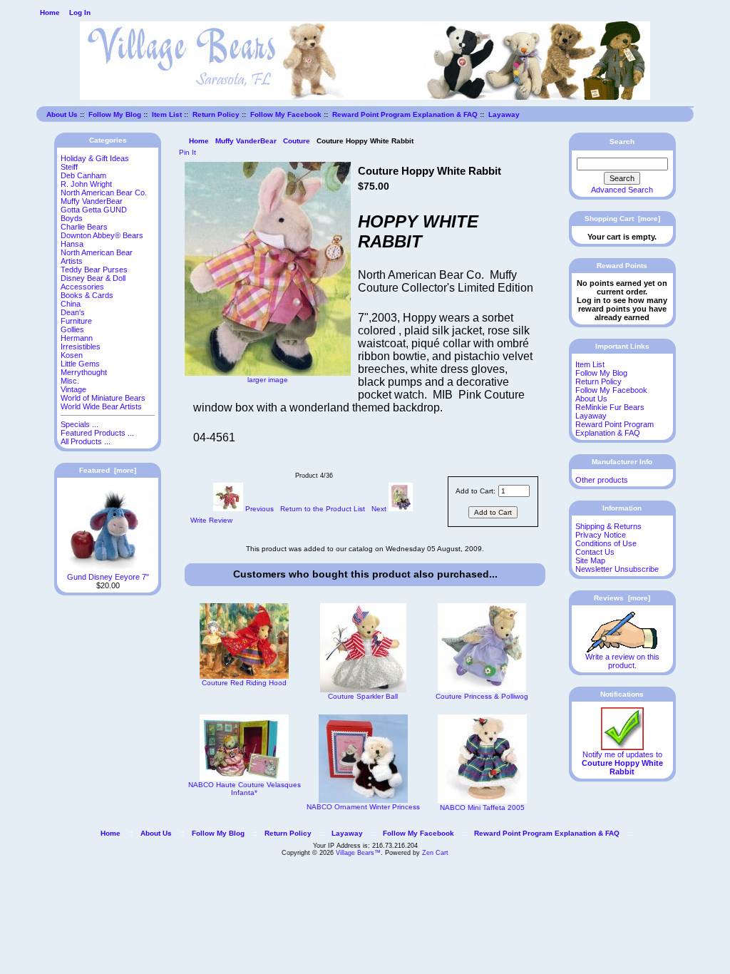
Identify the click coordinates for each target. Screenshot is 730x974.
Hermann (77, 338)
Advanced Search (622, 189)
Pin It (187, 152)
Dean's (73, 312)
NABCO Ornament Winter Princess (363, 807)
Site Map (590, 560)
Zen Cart (435, 852)
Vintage (73, 389)
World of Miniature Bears (103, 398)
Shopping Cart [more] (622, 218)
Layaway (504, 114)
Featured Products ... (97, 433)
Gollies (72, 329)
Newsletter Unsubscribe (617, 569)
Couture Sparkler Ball (363, 696)
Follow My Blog (114, 114)
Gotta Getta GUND (94, 209)
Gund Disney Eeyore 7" (108, 577)
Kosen (72, 355)
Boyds (72, 218)
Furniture (76, 321)
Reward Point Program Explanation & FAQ (405, 114)
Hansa (72, 244)
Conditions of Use (606, 543)
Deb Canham (83, 175)
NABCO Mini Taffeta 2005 (482, 807)
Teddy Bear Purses (94, 269)
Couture (296, 141)
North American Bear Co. (104, 192)
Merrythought (84, 372)
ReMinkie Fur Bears (609, 407)
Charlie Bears (84, 226)
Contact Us (595, 552)
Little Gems (80, 363)
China (71, 303)
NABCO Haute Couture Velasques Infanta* (244, 788)
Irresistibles (81, 346)
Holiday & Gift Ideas (95, 158)
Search (622, 141)
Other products (601, 480)
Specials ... (79, 424)
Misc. (70, 380)
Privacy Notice (600, 534)
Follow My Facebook (286, 114)
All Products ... (85, 441)
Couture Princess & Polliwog (482, 696)
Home (50, 12)
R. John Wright (86, 184)
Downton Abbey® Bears (102, 235)
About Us (62, 114)
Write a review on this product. (622, 661)
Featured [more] (107, 470)
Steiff (69, 167)
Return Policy (216, 114)
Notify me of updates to (622, 763)
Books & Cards (87, 295)
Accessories (82, 286)
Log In (80, 12)
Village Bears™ (358, 852)
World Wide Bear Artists (101, 406)
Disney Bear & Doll (93, 278)
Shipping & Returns (608, 526)
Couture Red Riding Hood (244, 683)
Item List (167, 114)
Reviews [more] (622, 598)
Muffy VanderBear (246, 141)
